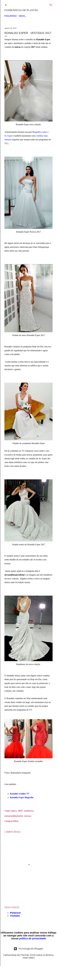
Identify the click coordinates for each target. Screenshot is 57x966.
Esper (9, 136)
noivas (27, 815)
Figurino (10, 16)
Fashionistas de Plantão (21, 10)
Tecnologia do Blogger (30, 948)
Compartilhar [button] (11, 821)
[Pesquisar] (51, 4)
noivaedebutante (13, 815)
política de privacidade (32, 938)
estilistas (29, 810)
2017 (20, 810)
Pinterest (15, 912)
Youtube (15, 915)
